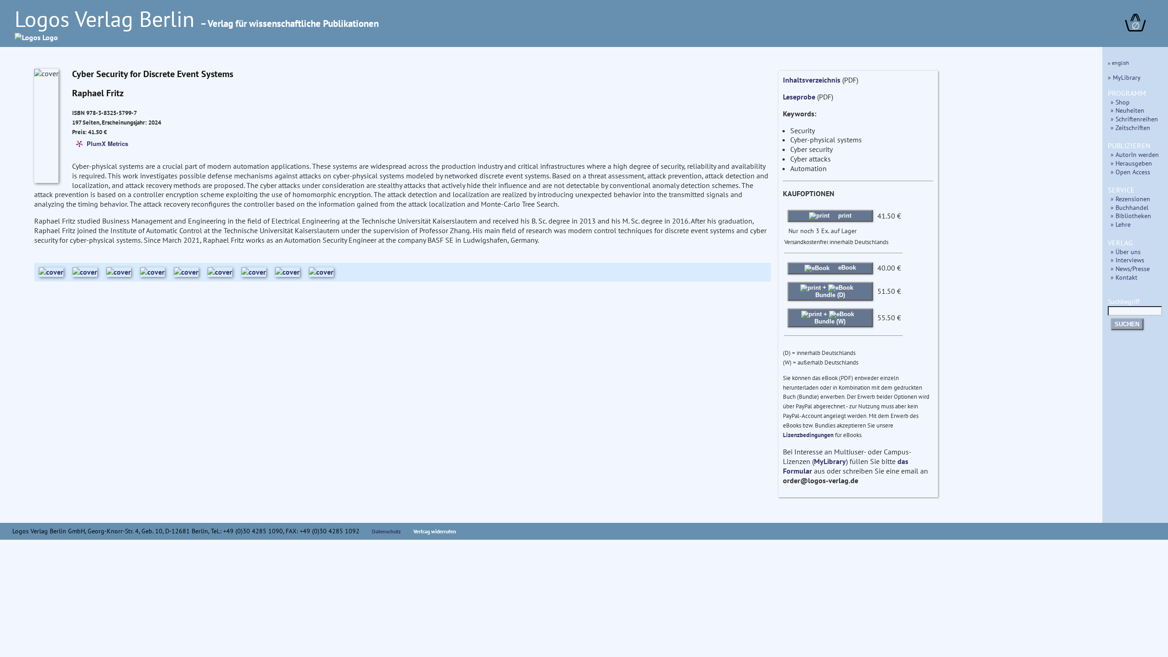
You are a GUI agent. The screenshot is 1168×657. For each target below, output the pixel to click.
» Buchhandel (1129, 207)
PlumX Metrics (107, 143)
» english (1118, 62)
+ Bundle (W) (829, 318)
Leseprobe (799, 96)
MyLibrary (830, 461)
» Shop (1120, 102)
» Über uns (1126, 251)
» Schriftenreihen (1134, 119)
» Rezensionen (1130, 198)
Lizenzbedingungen (808, 435)
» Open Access (1130, 171)
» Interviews (1127, 260)
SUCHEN (1127, 324)
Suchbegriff (1123, 301)
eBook (846, 267)
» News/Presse (1130, 268)
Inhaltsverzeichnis (811, 79)
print (843, 215)
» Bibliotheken (1131, 215)
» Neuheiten (1127, 110)
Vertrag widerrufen (434, 531)
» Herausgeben (1131, 163)
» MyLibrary (1124, 77)
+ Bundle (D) (830, 291)
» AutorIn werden (1135, 154)
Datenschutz (386, 531)
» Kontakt (1124, 277)
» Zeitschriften (1130, 127)
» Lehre (1121, 224)
